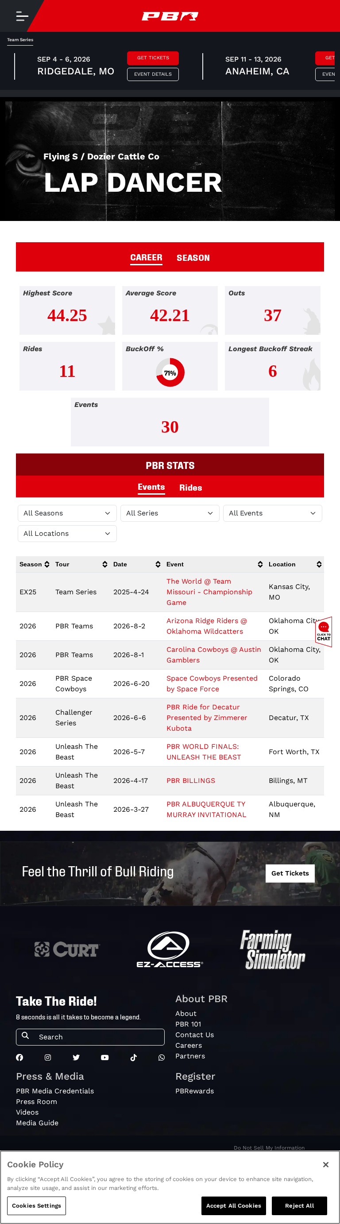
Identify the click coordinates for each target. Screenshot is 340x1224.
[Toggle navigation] (22, 16)
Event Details (153, 74)
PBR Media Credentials (55, 1091)
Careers (188, 1045)
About (186, 1013)
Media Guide (37, 1123)
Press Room (36, 1101)
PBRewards (194, 1091)
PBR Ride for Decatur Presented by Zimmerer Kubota (206, 717)
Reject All (299, 1205)
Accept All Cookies (233, 1205)
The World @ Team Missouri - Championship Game (209, 592)
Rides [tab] (190, 486)
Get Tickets (153, 58)
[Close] (326, 1164)
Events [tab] (151, 485)
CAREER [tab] (146, 256)
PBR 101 (188, 1024)
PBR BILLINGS (190, 780)
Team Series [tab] (20, 39)
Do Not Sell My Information (269, 1148)
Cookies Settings (36, 1205)
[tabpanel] (170, 369)
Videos (27, 1112)
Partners (190, 1056)
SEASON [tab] (193, 257)
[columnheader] (34, 564)
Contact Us (194, 1034)
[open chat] (325, 632)
